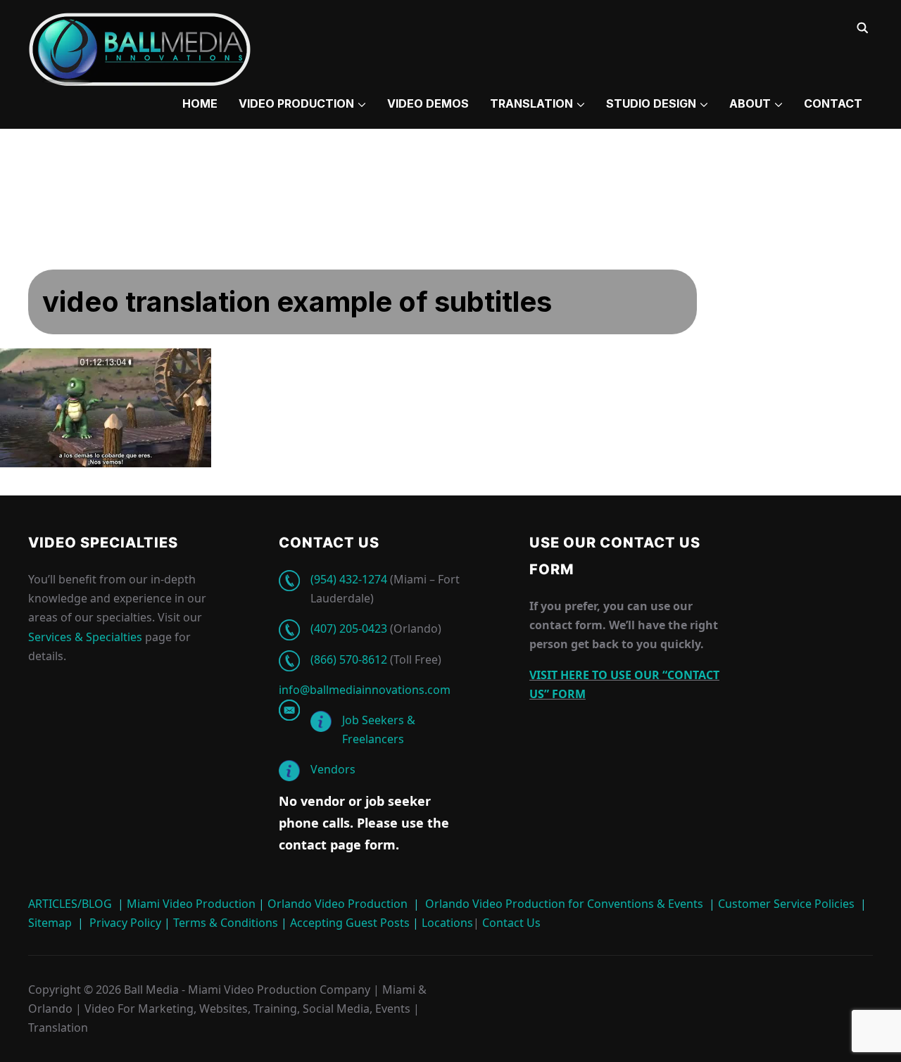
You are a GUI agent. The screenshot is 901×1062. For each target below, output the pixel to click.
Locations (446, 922)
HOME (200, 103)
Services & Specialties (85, 637)
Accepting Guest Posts (348, 922)
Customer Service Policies (786, 903)
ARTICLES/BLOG (70, 903)
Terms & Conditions (224, 922)
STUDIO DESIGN (651, 103)
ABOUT (750, 103)
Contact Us (510, 922)
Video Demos (428, 103)
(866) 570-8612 (348, 659)
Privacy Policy (125, 922)
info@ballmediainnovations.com (364, 689)
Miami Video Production (191, 903)
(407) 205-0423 (348, 628)
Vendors (332, 769)
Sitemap (50, 922)
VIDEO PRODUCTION (296, 103)
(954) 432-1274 (348, 579)
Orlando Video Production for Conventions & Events (564, 903)
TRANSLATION (531, 103)
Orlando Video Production (337, 903)
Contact (833, 103)
